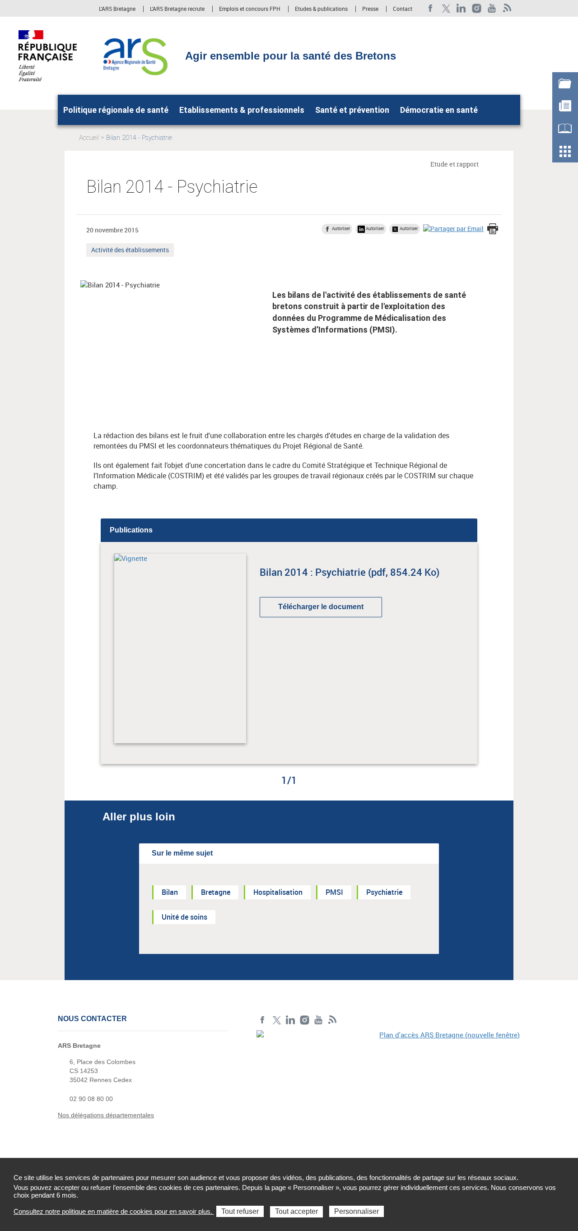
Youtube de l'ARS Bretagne (492, 8)
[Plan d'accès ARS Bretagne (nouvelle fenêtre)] (388, 1092)
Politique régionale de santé (115, 110)
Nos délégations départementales (106, 1115)
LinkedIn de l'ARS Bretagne (461, 8)
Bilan (170, 892)
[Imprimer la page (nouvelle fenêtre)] (492, 229)
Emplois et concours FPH (249, 9)
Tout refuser (240, 1211)
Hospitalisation (278, 892)
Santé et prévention (352, 110)
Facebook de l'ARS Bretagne (430, 8)
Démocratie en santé (439, 110)
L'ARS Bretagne (117, 9)
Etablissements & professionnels (241, 110)
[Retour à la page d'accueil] (135, 55)
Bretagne (215, 892)
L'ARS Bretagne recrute (177, 9)
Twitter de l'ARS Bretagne (446, 8)
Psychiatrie (384, 892)
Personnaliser (356, 1211)
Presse (370, 9)
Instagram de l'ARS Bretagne (477, 8)
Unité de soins (184, 917)
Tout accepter (296, 1211)
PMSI (334, 892)
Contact (402, 9)
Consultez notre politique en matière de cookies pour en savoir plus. (114, 1211)
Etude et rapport (454, 164)
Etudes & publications (321, 9)
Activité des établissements (130, 251)
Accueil (89, 138)
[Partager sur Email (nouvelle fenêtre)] (453, 228)
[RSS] (507, 8)
